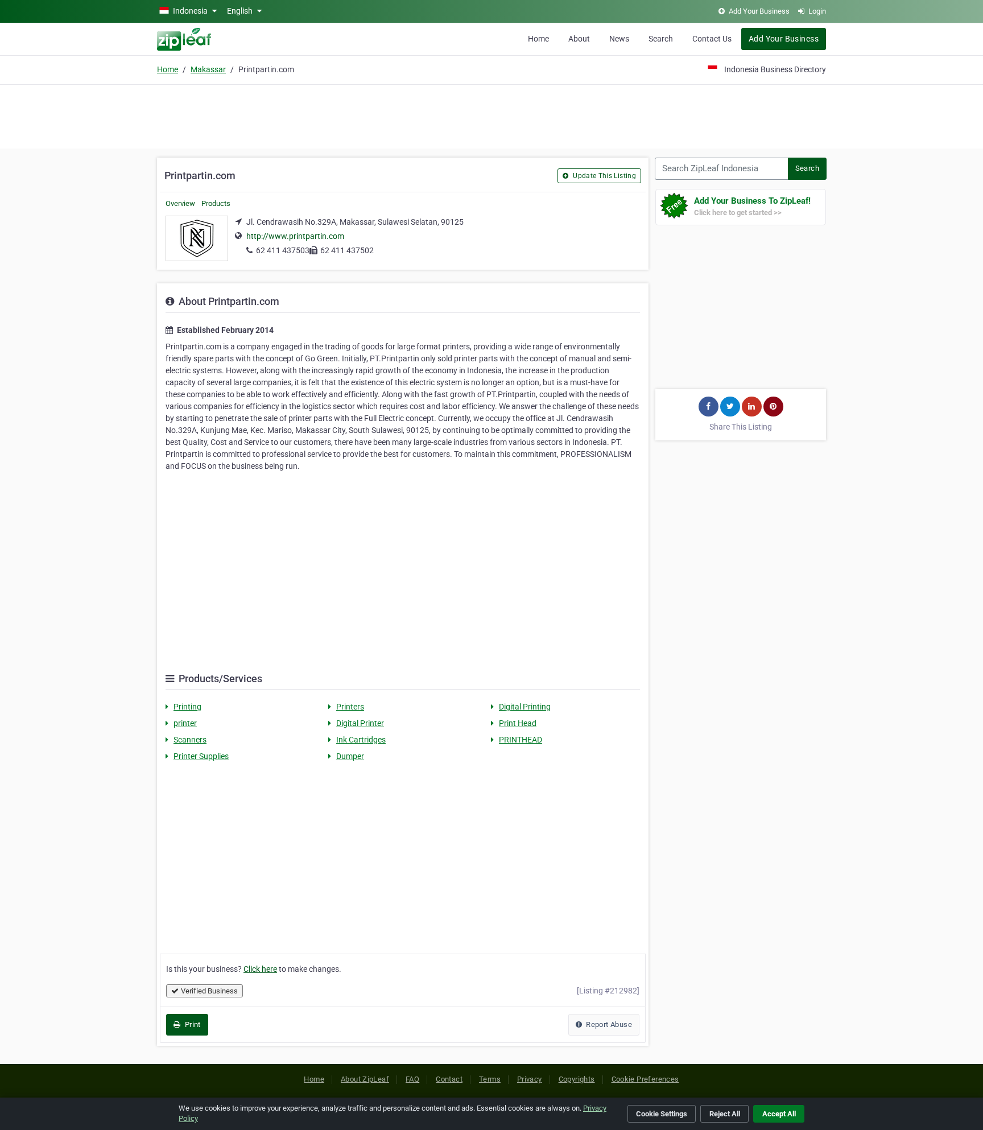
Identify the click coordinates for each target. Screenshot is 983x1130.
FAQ (412, 1079)
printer (185, 723)
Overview (180, 203)
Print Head (517, 723)
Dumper (350, 756)
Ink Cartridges (361, 739)
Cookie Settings (661, 1114)
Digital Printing (525, 706)
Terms (490, 1079)
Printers (350, 706)
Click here (260, 969)
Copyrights (577, 1079)
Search (661, 38)
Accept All (779, 1114)
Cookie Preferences (645, 1079)
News (619, 38)
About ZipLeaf (365, 1079)
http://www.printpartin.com (295, 236)
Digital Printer (360, 723)
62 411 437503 (282, 250)
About (579, 38)
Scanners (190, 739)
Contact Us (712, 38)
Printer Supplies (201, 756)
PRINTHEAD (520, 739)
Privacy (529, 1079)
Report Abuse (608, 1024)
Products (215, 203)
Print (191, 1024)
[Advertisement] (491, 115)
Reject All (724, 1114)
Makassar (208, 69)
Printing (187, 706)
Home (538, 38)
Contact (449, 1079)
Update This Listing (603, 176)
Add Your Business (784, 38)
